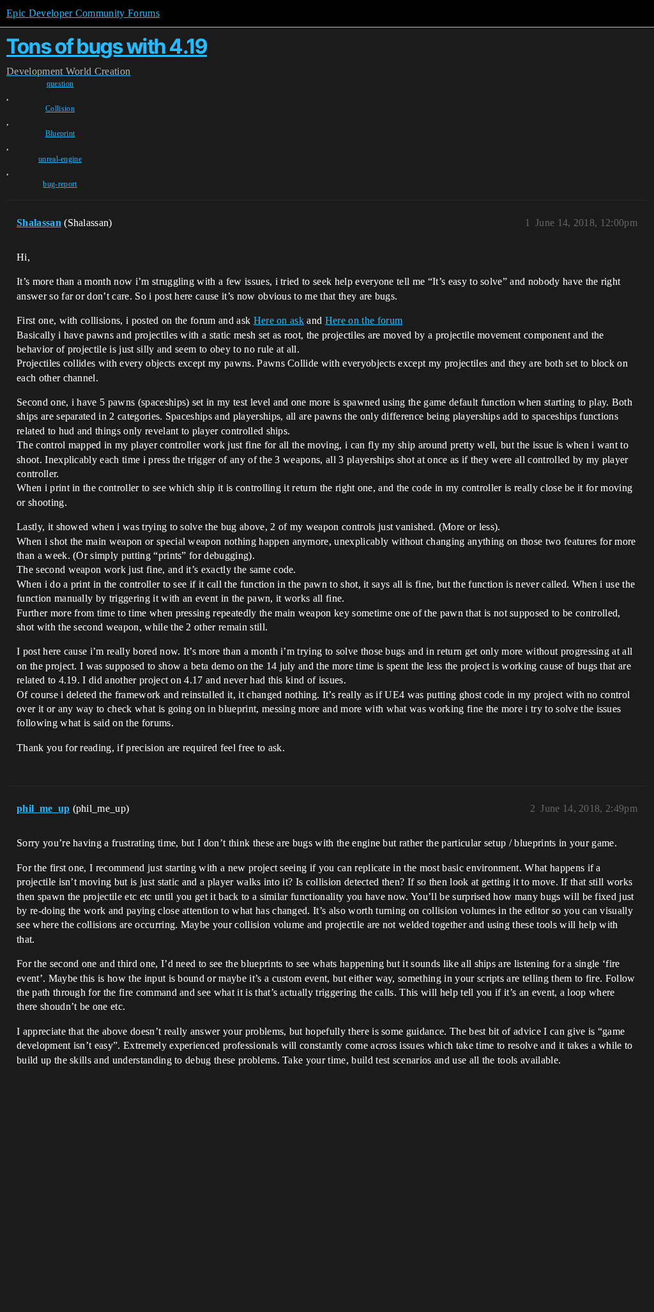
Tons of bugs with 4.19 (106, 46)
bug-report (60, 183)
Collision (60, 108)
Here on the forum (363, 320)
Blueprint (60, 133)
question (60, 83)
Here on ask (279, 320)
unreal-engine (60, 159)
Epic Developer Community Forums (83, 13)
